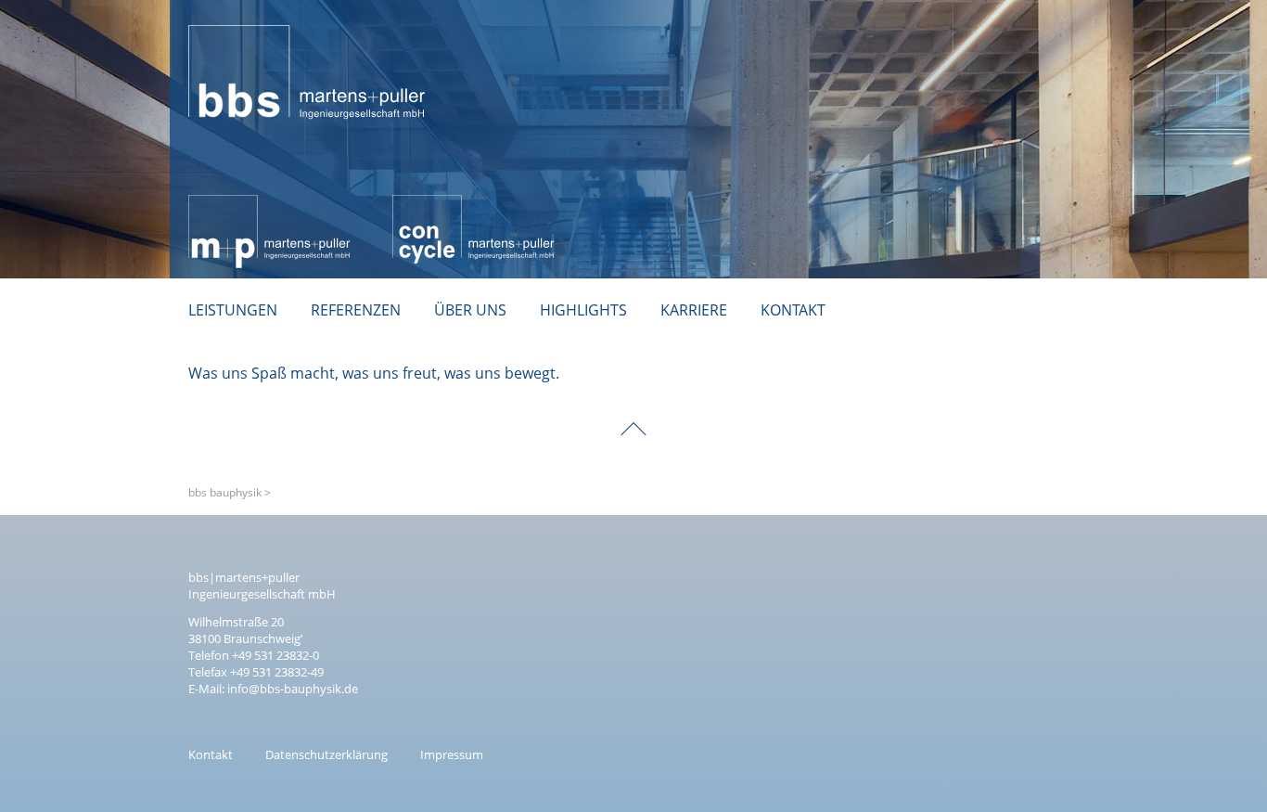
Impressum (451, 754)
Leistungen (232, 310)
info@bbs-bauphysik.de (292, 688)
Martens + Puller (245, 205)
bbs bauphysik (238, 15)
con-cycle (424, 205)
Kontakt (793, 310)
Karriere (693, 310)
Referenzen (356, 310)
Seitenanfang (633, 416)
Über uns (470, 310)
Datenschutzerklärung (326, 754)
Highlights (583, 310)
